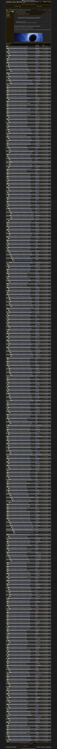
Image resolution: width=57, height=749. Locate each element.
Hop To (21, 743)
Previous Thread (18, 6)
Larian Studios (8, 1)
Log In (49, 1)
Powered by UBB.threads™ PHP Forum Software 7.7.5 (28, 748)
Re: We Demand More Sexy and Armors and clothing (18, 48)
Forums (14, 1)
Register (45, 1)
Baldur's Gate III (19, 1)
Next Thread (39, 6)
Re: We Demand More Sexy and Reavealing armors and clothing (19, 9)
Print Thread (8, 8)
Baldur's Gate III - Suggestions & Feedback (31, 1)
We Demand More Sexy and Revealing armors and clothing (18, 46)
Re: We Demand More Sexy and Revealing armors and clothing (21, 80)
